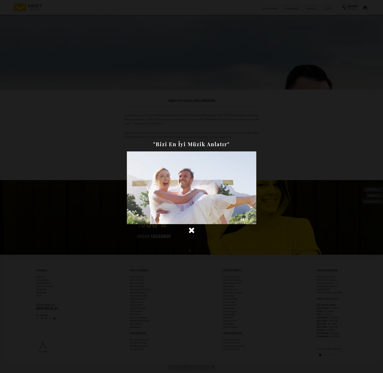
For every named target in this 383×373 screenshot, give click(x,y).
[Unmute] (136, 220)
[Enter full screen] (252, 220)
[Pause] (131, 220)
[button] (191, 230)
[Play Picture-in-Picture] (247, 220)
